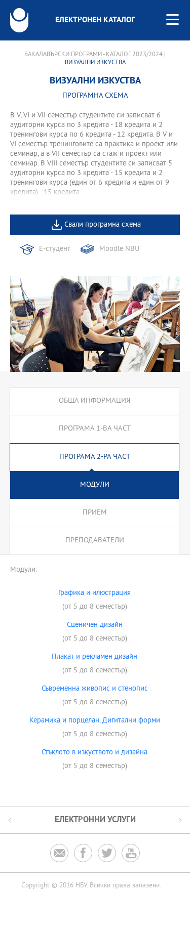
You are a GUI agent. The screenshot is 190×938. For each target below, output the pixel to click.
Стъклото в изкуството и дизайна (94, 752)
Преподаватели (94, 540)
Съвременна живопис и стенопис (95, 689)
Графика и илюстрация (94, 593)
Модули (94, 485)
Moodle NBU (119, 249)
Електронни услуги (95, 820)
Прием (95, 513)
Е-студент (54, 249)
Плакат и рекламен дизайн (94, 657)
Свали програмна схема (102, 225)
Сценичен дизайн (95, 625)
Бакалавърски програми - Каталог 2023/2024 (93, 55)
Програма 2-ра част (94, 457)
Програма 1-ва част (95, 429)
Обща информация (94, 401)
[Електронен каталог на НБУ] (19, 20)
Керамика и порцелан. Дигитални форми (94, 720)
